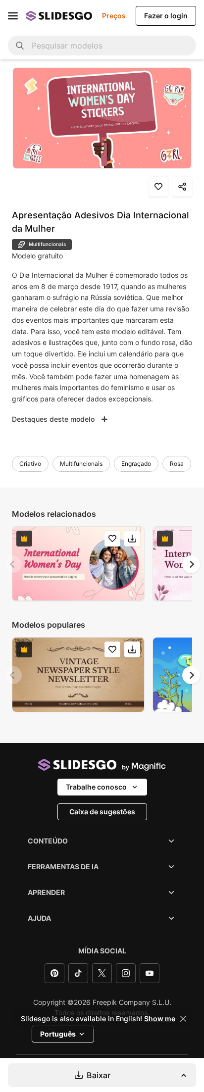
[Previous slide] (13, 564)
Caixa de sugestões (102, 811)
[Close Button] (183, 1019)
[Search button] (20, 45)
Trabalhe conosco (96, 787)
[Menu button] (13, 16)
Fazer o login (166, 15)
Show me (159, 1019)
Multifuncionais (81, 463)
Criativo (30, 463)
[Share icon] (182, 187)
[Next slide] (191, 564)
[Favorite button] (158, 187)
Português (58, 1034)
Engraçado (136, 463)
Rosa (177, 463)
